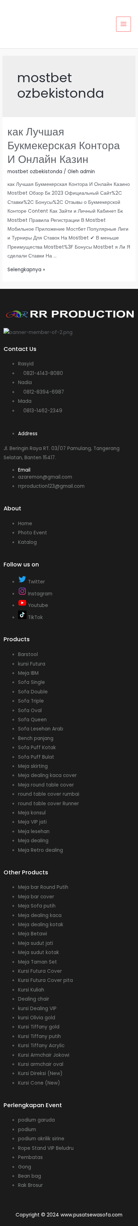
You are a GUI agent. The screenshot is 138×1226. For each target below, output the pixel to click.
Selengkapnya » (26, 269)
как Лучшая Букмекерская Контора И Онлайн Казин (63, 145)
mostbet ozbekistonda (34, 171)
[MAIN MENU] (123, 24)
